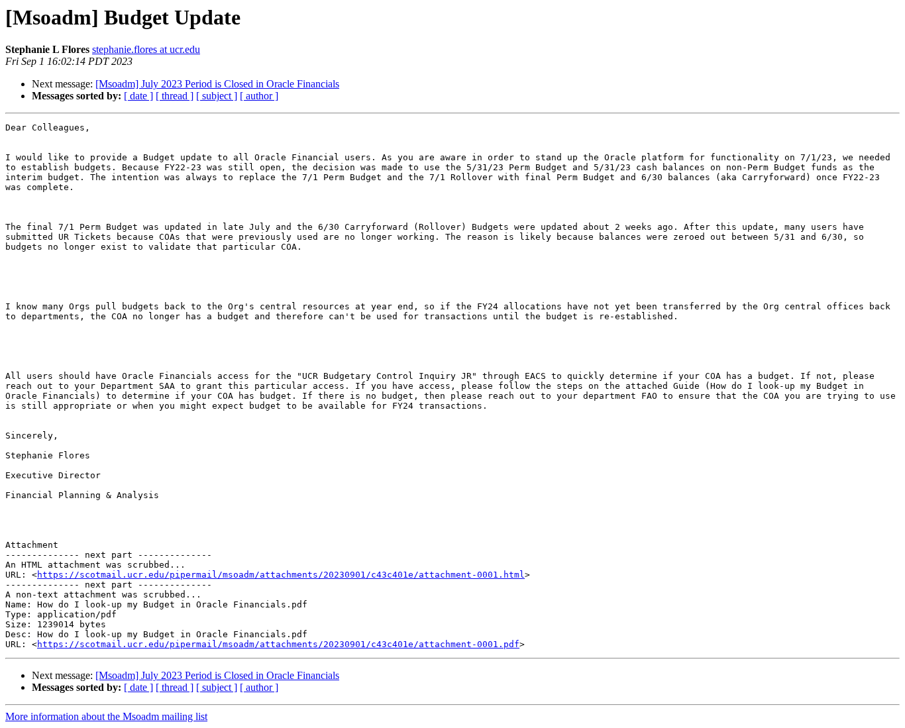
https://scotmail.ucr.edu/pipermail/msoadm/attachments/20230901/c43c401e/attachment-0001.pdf (278, 644)
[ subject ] (216, 95)
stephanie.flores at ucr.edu (146, 49)
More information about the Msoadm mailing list (106, 716)
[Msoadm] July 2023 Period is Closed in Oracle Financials (217, 83)
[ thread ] (174, 95)
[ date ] (138, 95)
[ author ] (259, 95)
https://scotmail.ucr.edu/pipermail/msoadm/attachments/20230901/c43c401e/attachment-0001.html (281, 575)
